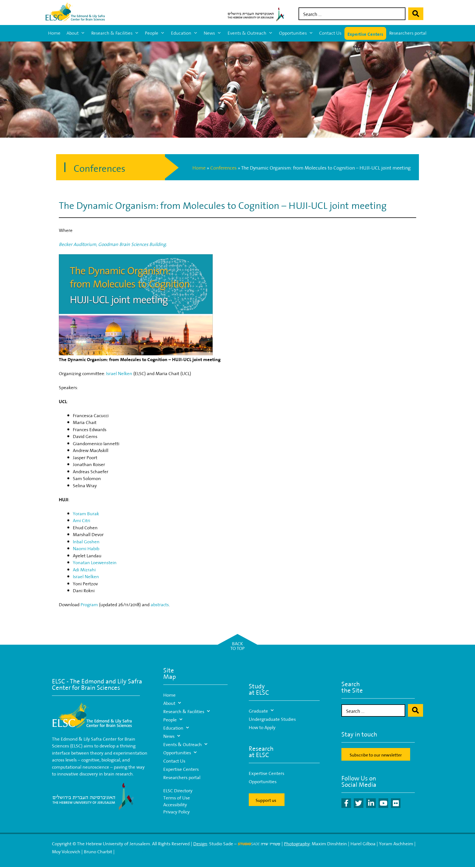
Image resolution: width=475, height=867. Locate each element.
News (209, 33)
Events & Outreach (247, 33)
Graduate (258, 710)
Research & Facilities (111, 33)
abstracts (160, 604)
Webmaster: (128, 851)
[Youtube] (383, 803)
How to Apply (262, 727)
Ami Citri (81, 520)
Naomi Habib (86, 548)
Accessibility (175, 804)
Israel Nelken (119, 373)
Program (89, 604)
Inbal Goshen (86, 541)
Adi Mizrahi (84, 569)
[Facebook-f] (346, 803)
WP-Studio (151, 851)
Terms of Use (176, 797)
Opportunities (293, 33)
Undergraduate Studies (272, 718)
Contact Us (330, 33)
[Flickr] (396, 803)
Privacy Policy (176, 811)
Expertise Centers (365, 33)
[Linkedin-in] (371, 803)
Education (181, 33)
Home (54, 33)
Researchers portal (407, 33)
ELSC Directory (177, 790)
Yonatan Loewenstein (95, 562)
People (151, 33)
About (73, 33)
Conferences (223, 167)
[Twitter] (358, 803)
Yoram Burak (86, 513)
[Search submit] (415, 13)
